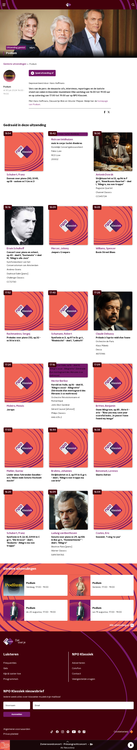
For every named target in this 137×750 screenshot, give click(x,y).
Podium (7, 87)
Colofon (76, 668)
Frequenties (9, 663)
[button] (130, 745)
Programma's (10, 679)
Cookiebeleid (121, 732)
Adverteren (78, 663)
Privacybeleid (10, 734)
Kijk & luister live (12, 674)
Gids (5, 668)
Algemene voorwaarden (16, 729)
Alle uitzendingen (119, 625)
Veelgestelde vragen (83, 679)
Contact (76, 674)
